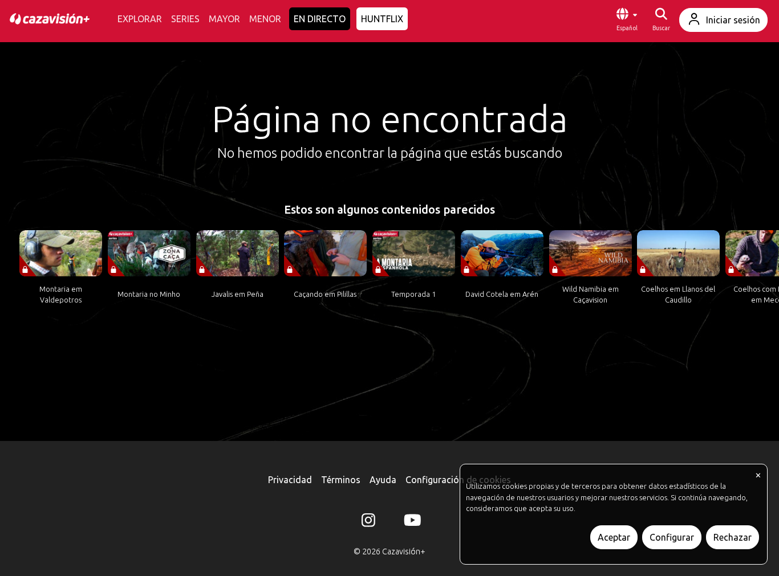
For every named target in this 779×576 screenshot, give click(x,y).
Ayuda (383, 480)
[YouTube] (411, 522)
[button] (626, 20)
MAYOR (224, 19)
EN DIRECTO (320, 19)
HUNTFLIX (382, 19)
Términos (340, 480)
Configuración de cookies (458, 480)
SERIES (185, 19)
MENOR (265, 19)
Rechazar (732, 537)
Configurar (672, 537)
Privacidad (290, 480)
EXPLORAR (139, 19)
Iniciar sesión (733, 20)
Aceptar (614, 537)
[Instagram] (368, 522)
